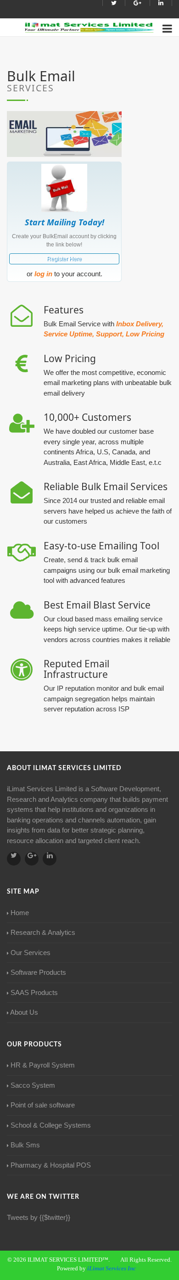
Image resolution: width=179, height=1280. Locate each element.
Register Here (64, 259)
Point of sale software (43, 1105)
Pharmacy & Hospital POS (51, 1165)
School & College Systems (51, 1125)
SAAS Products (34, 992)
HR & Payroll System (43, 1065)
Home (20, 913)
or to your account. (64, 274)
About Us (24, 1012)
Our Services (30, 952)
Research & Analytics (43, 932)
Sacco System (33, 1085)
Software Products (38, 972)
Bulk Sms (25, 1145)
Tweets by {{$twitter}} (38, 1217)
